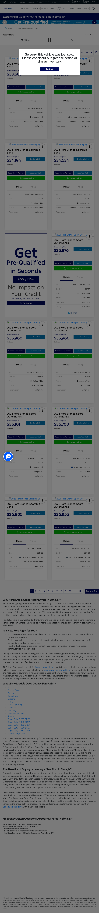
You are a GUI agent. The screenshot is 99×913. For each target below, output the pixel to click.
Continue (49, 69)
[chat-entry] (8, 456)
